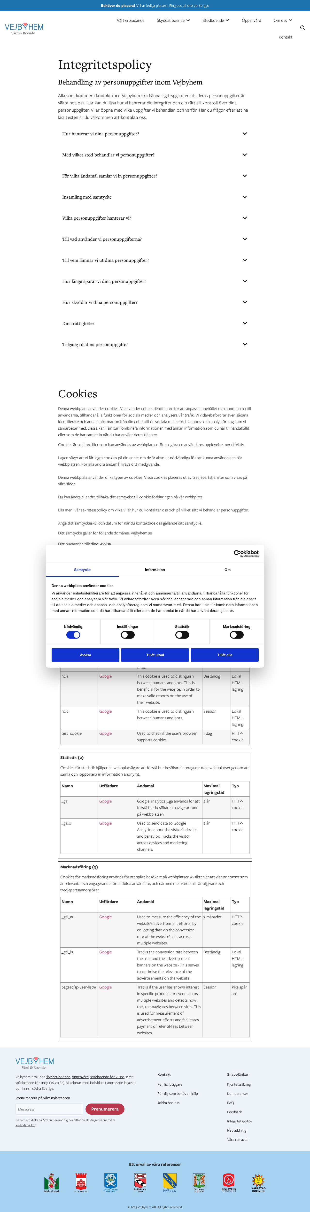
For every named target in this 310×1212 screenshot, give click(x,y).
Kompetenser (237, 1093)
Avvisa (85, 655)
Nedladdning (236, 1130)
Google (105, 676)
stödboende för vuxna (107, 1076)
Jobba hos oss (168, 1102)
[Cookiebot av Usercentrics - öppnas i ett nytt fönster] (237, 553)
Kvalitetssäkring (239, 1084)
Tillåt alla (224, 655)
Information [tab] (155, 569)
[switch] (128, 635)
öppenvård (80, 1076)
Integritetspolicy (239, 1121)
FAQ (230, 1102)
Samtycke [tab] (82, 569)
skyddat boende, (58, 1076)
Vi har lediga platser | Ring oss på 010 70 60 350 (155, 5)
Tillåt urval (155, 655)
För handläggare (169, 1084)
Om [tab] (228, 569)
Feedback (234, 1111)
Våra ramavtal (237, 1139)
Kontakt (164, 1074)
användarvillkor (25, 1125)
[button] (174, 20)
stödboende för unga (32, 1082)
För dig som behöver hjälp (177, 1093)
